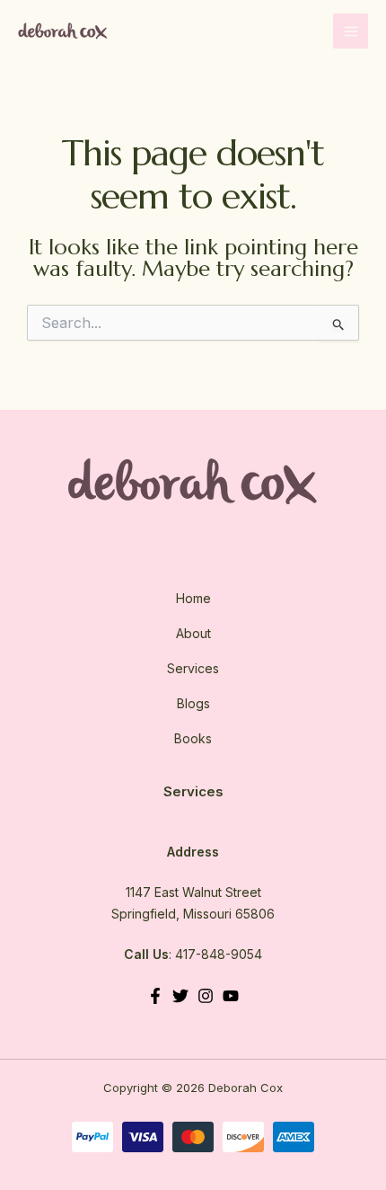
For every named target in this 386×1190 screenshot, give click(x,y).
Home (193, 598)
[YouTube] (231, 996)
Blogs (193, 703)
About (193, 633)
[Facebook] (155, 996)
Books (193, 738)
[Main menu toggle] (350, 31)
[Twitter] (180, 996)
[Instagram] (205, 996)
